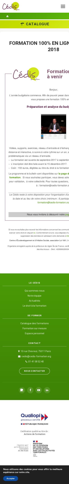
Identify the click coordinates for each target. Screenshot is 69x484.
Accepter (11, 478)
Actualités (34, 300)
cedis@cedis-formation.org (36, 356)
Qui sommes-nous (35, 290)
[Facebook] (30, 390)
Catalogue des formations (34, 323)
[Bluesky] (22, 390)
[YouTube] (39, 390)
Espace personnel (34, 333)
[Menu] (62, 6)
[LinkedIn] (47, 390)
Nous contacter (34, 371)
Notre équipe (34, 295)
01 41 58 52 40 (36, 361)
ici (34, 233)
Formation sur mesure (35, 328)
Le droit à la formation (34, 305)
